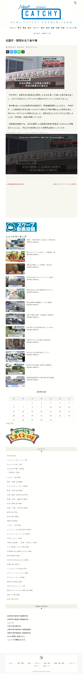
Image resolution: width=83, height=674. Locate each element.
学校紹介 (12, 472)
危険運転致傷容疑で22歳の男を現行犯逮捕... (41, 377)
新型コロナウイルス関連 (16, 590)
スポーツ (36, 28)
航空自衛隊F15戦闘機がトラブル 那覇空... (40, 302)
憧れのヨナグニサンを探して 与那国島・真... (41, 252)
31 (51, 420)
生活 (9, 456)
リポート (13, 28)
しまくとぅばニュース (15, 460)
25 (60, 416)
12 (69, 407)
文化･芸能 (11, 503)
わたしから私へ (13, 464)
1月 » (12, 423)
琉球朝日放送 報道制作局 (15, 47)
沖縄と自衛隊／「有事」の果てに (20, 542)
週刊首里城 (11, 555)
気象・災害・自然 (58, 28)
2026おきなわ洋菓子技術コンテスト (38, 352)
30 (41, 420)
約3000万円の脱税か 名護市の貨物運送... (39, 365)
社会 (9, 599)
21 (23, 416)
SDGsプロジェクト (14, 586)
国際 (9, 521)
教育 (9, 512)
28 (23, 420)
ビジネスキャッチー (14, 486)
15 (32, 411)
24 (51, 416)
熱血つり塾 (11, 595)
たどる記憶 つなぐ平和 (16, 547)
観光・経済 (45, 28)
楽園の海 (10, 564)
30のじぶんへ (12, 538)
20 (14, 416)
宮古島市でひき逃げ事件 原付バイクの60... (40, 327)
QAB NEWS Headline (16, 26)
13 (14, 411)
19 (69, 411)
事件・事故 (22, 28)
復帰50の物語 (12, 581)
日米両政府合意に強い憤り (15, 184)
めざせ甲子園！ (13, 469)
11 (60, 407)
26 (69, 416)
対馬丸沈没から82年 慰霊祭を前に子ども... (40, 290)
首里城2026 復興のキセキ (17, 551)
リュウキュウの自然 (14, 568)
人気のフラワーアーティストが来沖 (65, 184)
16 (41, 411)
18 (60, 411)
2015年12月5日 (32, 47)
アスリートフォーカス (15, 573)
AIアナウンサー (13, 577)
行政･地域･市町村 (14, 495)
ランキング (70, 28)
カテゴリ (36, 33)
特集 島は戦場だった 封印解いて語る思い (40, 265)
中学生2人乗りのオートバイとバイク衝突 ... (41, 277)
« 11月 (8, 423)
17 (51, 411)
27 (14, 420)
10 (51, 407)
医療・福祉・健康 (14, 499)
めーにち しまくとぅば (16, 534)
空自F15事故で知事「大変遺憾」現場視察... (40, 315)
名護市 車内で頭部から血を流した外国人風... (41, 240)
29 (32, 420)
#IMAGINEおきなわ (15, 560)
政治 (29, 28)
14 (23, 411)
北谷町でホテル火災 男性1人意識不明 (38, 340)
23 (41, 416)
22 (32, 416)
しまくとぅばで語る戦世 (16, 529)
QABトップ (46, 33)
